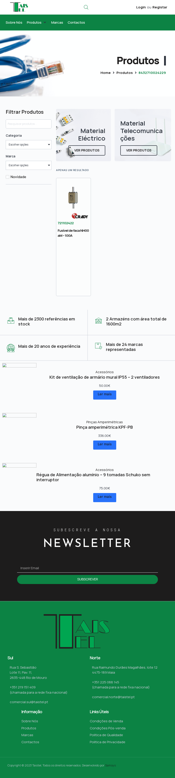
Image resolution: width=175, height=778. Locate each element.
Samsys (110, 765)
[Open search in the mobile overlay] (86, 7)
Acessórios (104, 372)
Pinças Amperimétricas (104, 422)
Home (105, 72)
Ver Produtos (86, 150)
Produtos (124, 72)
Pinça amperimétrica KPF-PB (104, 427)
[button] (37, 22)
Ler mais (105, 394)
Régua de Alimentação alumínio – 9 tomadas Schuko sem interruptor (93, 477)
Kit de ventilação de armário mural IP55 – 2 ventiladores (104, 377)
